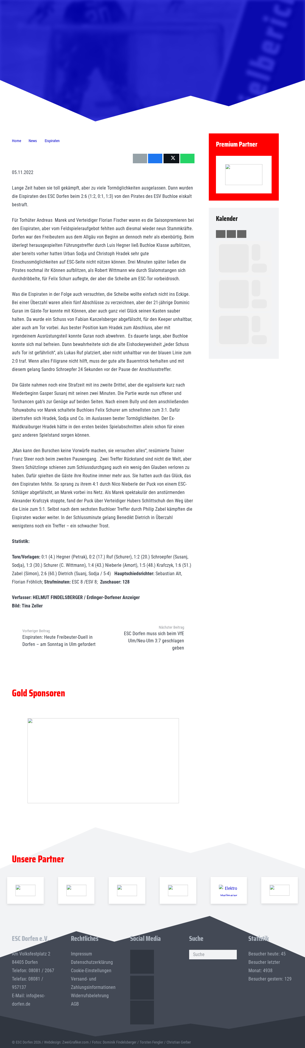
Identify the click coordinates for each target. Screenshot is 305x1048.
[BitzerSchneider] (127, 890)
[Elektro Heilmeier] (229, 890)
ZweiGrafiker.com (75, 1042)
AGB (75, 1004)
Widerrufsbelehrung (90, 995)
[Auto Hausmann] (103, 761)
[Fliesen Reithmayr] (280, 890)
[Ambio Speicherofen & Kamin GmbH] (25, 890)
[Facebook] (142, 962)
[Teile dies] (155, 158)
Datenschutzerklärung (92, 962)
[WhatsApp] (142, 1012)
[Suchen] (232, 954)
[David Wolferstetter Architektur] (178, 890)
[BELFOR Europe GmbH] (76, 890)
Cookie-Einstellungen (91, 970)
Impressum (81, 954)
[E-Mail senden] (140, 158)
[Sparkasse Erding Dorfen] (243, 174)
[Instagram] (142, 988)
